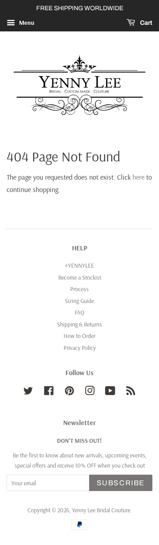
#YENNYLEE (79, 265)
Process (79, 288)
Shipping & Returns (79, 324)
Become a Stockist (79, 277)
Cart (145, 22)
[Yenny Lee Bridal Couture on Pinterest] (69, 392)
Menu (25, 23)
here (138, 177)
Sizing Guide (79, 300)
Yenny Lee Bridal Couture (101, 510)
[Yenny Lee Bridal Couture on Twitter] (28, 392)
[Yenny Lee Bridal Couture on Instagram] (90, 392)
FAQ (79, 312)
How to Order (79, 335)
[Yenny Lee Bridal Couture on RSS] (131, 392)
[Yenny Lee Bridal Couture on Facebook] (49, 392)
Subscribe (121, 483)
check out (133, 465)
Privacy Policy (80, 347)
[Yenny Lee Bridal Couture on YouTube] (110, 392)
